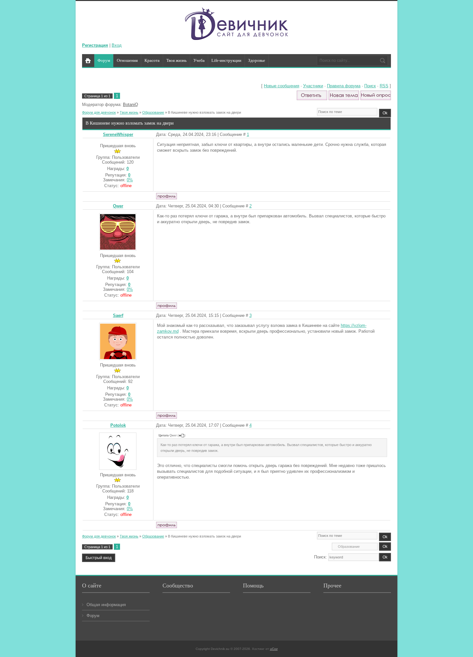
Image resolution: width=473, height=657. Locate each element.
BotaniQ (130, 104)
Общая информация (106, 604)
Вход (117, 45)
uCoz (274, 649)
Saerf (118, 315)
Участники (313, 85)
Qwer (118, 206)
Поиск (370, 85)
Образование (153, 112)
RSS (384, 85)
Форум (93, 615)
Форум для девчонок (99, 112)
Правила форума (343, 85)
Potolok (118, 425)
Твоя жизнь (129, 112)
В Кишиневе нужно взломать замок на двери (204, 112)
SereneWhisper (118, 134)
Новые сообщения (281, 85)
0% (130, 179)
